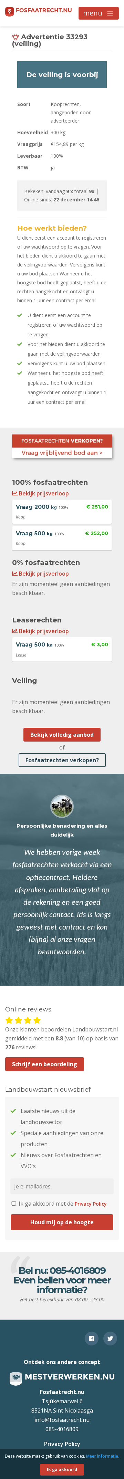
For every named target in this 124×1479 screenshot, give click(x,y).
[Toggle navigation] (99, 13)
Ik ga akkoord (62, 1469)
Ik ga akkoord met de (62, 1203)
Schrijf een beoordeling (44, 1064)
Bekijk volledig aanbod (62, 734)
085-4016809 (77, 1270)
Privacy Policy (91, 1203)
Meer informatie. (102, 1456)
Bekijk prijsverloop (43, 493)
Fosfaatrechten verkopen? (62, 760)
